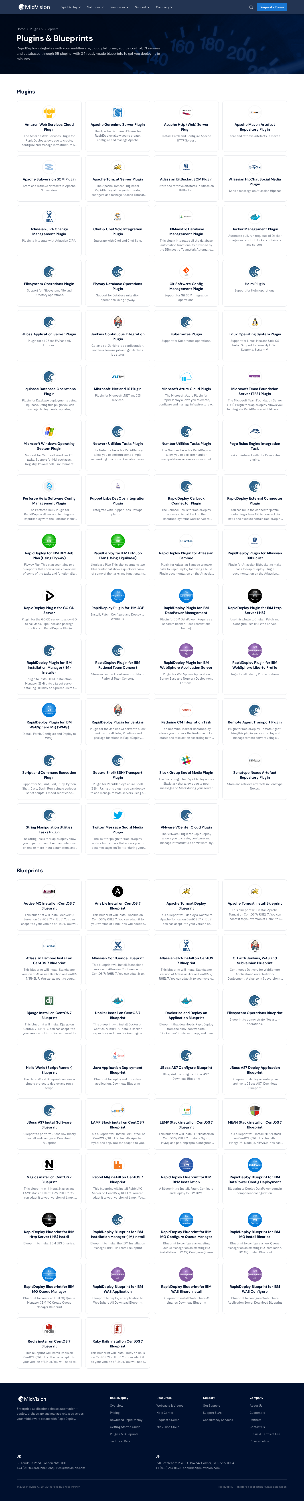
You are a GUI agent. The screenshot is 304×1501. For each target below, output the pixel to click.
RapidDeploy (68, 7)
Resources (117, 7)
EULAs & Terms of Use (265, 1434)
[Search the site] (251, 7)
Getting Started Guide (125, 1427)
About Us (256, 1406)
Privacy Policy (259, 1441)
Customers (257, 1413)
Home (21, 29)
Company (162, 7)
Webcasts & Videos (169, 1406)
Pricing (115, 1413)
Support (140, 7)
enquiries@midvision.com (66, 1468)
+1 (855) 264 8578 (168, 1468)
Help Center (164, 1413)
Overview (116, 1406)
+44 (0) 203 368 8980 (32, 1468)
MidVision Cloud (167, 1427)
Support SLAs (212, 1413)
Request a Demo (272, 7)
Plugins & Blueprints (124, 1434)
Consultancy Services (218, 1420)
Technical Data (120, 1441)
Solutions (94, 7)
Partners (255, 1420)
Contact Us (257, 1427)
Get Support (211, 1406)
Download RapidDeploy (126, 1420)
